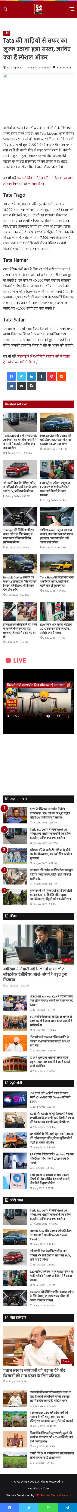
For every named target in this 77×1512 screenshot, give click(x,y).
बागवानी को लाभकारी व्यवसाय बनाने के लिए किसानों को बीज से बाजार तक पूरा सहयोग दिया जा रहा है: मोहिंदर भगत (50, 1396)
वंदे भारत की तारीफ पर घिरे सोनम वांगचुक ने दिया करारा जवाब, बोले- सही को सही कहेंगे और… (51, 874)
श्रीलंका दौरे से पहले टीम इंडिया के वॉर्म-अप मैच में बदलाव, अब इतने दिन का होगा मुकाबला (51, 854)
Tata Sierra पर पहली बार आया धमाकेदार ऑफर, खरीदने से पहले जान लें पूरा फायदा (57, 581)
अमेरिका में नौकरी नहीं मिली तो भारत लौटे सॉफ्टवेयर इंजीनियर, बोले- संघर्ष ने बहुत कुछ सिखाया (35, 974)
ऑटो (6, 33)
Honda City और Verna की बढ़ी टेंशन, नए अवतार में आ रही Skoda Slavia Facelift (56, 440)
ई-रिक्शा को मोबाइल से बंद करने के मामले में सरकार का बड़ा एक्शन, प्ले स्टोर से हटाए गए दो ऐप (20, 631)
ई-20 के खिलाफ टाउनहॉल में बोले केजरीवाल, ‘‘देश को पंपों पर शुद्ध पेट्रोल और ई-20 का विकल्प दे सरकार (50, 813)
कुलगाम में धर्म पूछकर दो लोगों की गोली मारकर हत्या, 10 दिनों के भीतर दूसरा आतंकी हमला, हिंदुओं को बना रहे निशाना (51, 895)
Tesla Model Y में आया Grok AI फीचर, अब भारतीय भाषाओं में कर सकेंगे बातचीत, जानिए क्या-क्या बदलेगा (20, 442)
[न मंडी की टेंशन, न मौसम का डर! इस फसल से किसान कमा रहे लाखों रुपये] (15, 1460)
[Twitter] (21, 376)
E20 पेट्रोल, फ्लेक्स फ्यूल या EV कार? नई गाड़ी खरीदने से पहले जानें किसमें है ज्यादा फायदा (55, 489)
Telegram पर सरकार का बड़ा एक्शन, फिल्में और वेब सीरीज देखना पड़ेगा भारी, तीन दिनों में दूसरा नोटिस (50, 1179)
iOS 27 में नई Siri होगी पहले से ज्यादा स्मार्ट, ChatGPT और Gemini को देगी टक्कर (50, 1097)
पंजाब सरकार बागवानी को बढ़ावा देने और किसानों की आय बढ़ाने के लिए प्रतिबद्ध (34, 1373)
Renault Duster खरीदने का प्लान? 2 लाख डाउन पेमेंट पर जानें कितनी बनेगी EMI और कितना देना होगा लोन (19, 583)
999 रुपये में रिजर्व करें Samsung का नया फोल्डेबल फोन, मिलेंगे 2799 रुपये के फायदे (52, 1158)
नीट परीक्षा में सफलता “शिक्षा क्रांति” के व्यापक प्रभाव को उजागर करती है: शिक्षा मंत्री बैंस (50, 1041)
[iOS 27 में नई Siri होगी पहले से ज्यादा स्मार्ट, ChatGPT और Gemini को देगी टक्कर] (15, 1099)
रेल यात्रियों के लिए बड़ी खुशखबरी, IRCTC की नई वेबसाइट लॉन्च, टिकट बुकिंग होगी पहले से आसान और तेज (52, 1138)
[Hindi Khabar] (38, 9)
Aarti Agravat (14, 68)
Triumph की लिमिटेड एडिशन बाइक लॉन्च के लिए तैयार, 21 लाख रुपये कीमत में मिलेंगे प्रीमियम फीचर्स (18, 536)
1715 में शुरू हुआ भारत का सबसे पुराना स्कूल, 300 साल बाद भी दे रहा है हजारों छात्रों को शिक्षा (50, 1062)
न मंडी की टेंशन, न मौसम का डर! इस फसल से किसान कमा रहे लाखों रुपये (52, 1455)
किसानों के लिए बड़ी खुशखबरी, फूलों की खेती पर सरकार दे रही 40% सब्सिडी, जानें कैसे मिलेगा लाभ (51, 1437)
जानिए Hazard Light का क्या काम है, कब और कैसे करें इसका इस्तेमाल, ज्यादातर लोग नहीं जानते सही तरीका (56, 536)
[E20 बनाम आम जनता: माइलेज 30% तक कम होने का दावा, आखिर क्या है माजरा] (57, 611)
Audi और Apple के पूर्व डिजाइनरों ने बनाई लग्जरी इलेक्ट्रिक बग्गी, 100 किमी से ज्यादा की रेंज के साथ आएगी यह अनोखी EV (52, 1118)
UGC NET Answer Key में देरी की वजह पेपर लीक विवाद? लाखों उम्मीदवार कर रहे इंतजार (51, 1001)
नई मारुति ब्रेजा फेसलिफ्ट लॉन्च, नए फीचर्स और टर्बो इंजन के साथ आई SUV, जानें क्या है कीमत (20, 487)
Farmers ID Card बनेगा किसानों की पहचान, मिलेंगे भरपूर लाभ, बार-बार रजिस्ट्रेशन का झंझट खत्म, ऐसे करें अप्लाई (51, 1417)
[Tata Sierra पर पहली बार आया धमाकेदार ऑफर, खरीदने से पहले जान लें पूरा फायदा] (57, 563)
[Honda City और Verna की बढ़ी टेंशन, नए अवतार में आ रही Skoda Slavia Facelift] (57, 422)
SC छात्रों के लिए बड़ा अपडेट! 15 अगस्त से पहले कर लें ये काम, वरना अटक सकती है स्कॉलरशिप (51, 1021)
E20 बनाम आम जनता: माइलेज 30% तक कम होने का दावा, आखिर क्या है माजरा (56, 628)
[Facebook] (11, 376)
